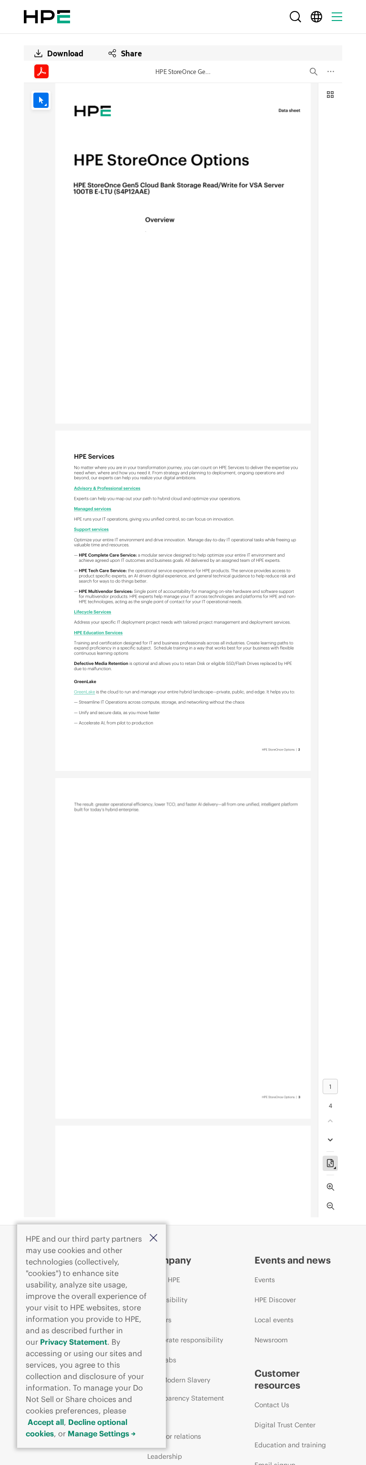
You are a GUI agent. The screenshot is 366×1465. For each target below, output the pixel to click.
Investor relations (174, 1436)
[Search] (295, 16)
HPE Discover (275, 1300)
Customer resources (277, 1379)
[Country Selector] (316, 16)
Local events (274, 1320)
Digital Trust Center (284, 1425)
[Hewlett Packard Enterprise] (47, 16)
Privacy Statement (73, 1342)
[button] (153, 1238)
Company (169, 1260)
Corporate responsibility (185, 1340)
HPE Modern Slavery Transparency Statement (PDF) (185, 1398)
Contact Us (271, 1405)
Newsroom (271, 1340)
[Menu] (337, 16)
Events (264, 1279)
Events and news (292, 1260)
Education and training (290, 1445)
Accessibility (167, 1300)
